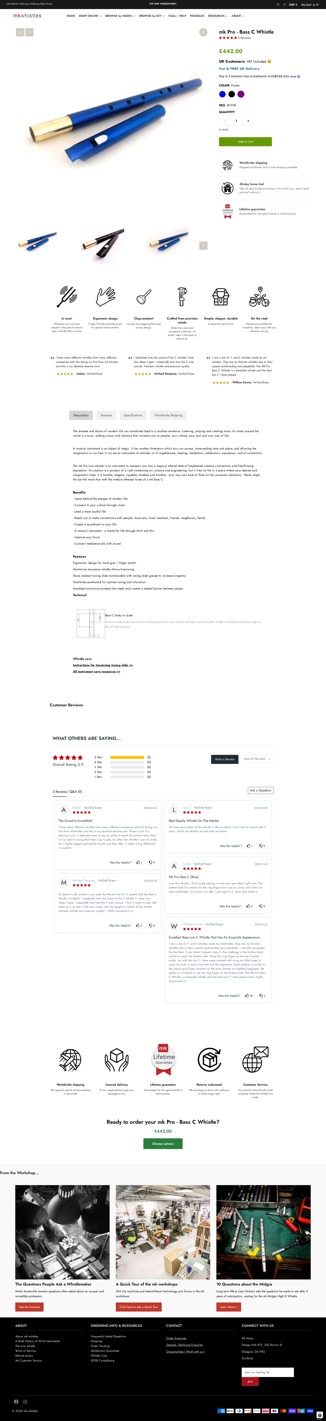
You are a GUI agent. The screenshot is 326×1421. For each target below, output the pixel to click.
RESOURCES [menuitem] (216, 16)
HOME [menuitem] (71, 16)
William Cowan (193, 924)
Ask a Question (260, 790)
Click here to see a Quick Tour (139, 1307)
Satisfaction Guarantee (105, 1351)
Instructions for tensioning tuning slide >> (103, 665)
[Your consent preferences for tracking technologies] (320, 1415)
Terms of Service (25, 1351)
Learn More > (228, 1307)
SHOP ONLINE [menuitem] (88, 16)
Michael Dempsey (84, 880)
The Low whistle (25, 1346)
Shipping (96, 1341)
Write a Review (225, 759)
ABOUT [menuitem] (236, 16)
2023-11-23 (261, 864)
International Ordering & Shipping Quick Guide (29, 3)
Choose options (163, 1144)
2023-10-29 (150, 881)
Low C (187, 807)
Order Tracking (100, 1346)
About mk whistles (26, 1336)
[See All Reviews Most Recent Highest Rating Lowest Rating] (257, 759)
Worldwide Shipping (169, 415)
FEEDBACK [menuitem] (197, 16)
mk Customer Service (28, 1360)
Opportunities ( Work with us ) (185, 1351)
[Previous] (20, 32)
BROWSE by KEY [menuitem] (150, 16)
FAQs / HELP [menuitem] (177, 16)
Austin (187, 864)
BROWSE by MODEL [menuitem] (118, 16)
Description (81, 415)
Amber (77, 807)
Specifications (133, 415)
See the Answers (29, 1307)
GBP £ (293, 5)
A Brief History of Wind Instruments (37, 1341)
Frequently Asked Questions (108, 1336)
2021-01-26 (261, 924)
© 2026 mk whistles (25, 1411)
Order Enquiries (176, 1338)
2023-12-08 (261, 808)
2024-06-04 (150, 808)
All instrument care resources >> (97, 671)
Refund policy (24, 1355)
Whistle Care (99, 1355)
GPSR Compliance (102, 1360)
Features (106, 415)
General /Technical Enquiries (184, 1345)
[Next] (29, 32)
